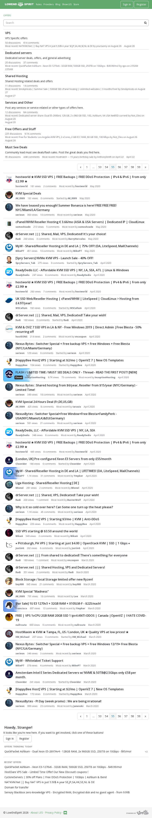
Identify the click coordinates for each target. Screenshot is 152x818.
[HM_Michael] (9, 634)
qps (124, 65)
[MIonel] (9, 485)
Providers (48, 4)
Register (141, 4)
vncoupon (80, 336)
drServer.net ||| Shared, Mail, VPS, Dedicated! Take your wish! (61, 315)
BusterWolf (74, 500)
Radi (18, 238)
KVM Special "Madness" (32, 591)
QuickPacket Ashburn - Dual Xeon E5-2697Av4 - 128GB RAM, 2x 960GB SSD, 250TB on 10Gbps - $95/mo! (67, 751)
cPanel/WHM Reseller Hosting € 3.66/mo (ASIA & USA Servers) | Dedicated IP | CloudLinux (80, 222)
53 (99, 167)
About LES (37, 812)
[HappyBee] (9, 362)
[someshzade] (9, 223)
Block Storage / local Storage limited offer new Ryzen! (54, 579)
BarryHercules (76, 238)
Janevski (78, 706)
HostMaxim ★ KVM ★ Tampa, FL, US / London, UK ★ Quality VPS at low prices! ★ (72, 632)
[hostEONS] (9, 329)
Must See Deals (16, 147)
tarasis (76, 406)
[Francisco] (9, 605)
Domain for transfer (16, 787)
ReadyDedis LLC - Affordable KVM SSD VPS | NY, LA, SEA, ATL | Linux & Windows (72, 270)
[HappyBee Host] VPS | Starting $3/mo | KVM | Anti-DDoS (57, 519)
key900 (20, 584)
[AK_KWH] (9, 195)
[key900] (9, 581)
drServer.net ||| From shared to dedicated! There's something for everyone (72, 555)
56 (119, 167)
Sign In (127, 4)
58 (132, 167)
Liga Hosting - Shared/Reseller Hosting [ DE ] (47, 483)
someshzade (23, 226)
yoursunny (101, 46)
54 (106, 167)
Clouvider (21, 463)
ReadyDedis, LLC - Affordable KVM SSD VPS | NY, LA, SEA (55, 430)
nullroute (21, 624)
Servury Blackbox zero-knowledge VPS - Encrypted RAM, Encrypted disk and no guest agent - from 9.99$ (67, 792)
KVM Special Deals (28, 193)
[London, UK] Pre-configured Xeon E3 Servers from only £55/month (63, 459)
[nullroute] (9, 617)
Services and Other (19, 103)
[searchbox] (76, 22)
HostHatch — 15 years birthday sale (74, 157)
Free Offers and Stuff (20, 129)
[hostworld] (9, 178)
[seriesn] (9, 207)
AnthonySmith (104, 157)
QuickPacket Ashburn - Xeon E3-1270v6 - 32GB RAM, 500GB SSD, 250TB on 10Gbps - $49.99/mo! (69, 65)
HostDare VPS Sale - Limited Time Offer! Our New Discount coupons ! (46, 772)
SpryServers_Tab (25, 263)
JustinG (20, 548)
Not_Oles (136, 115)
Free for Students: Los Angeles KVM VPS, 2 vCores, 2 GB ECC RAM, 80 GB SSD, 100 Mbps (64, 137)
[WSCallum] (9, 300)
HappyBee (21, 365)
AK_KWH (20, 198)
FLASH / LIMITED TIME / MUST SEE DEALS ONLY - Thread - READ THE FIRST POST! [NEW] (76, 372)
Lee (76, 596)
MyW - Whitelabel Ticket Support (39, 661)
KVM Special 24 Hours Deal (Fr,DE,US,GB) (44, 402)
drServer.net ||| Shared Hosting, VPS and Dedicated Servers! (60, 567)
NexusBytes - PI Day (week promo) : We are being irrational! (58, 701)
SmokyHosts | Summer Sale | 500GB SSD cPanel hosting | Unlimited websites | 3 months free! (68, 89)
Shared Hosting (16, 76)
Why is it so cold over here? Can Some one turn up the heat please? (64, 507)
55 (112, 167)
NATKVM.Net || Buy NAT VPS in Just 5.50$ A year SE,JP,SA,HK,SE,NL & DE (55, 46)
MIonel (20, 487)
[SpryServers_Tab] (9, 260)
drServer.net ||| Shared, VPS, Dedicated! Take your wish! (57, 495)
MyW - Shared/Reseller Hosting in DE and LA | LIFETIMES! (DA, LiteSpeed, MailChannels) (78, 471)
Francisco (21, 608)
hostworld (22, 186)
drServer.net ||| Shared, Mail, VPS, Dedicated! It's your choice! (61, 234)
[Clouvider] (9, 460)
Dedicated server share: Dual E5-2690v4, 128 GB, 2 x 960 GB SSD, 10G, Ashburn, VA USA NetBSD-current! (73, 115)
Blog (57, 4)
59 (138, 167)
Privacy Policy (53, 812)
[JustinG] (9, 545)
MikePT (20, 251)
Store (76, 4)
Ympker (78, 475)
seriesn (20, 214)
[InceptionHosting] (9, 374)
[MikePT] (9, 248)
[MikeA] (9, 533)
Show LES (67, 4)
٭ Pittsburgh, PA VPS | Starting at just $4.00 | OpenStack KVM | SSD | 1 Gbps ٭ (73, 543)
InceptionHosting (35, 377)
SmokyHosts (127, 89)
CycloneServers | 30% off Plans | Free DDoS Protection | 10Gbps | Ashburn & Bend (55, 777)
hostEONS (21, 336)
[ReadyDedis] (9, 272)
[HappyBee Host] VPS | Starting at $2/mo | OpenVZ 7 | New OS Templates (70, 360)
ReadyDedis (22, 275)
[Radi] (9, 236)
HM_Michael (22, 637)
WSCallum (21, 308)
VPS (8, 33)
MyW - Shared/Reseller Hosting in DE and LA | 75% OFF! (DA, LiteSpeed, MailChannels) (77, 246)
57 (125, 167)
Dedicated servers (18, 53)
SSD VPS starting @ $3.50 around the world (46, 531)
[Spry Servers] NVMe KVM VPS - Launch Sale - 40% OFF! (54, 258)
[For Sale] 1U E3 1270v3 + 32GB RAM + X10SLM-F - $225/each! (58, 603)
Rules (39, 4)
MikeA (19, 536)
